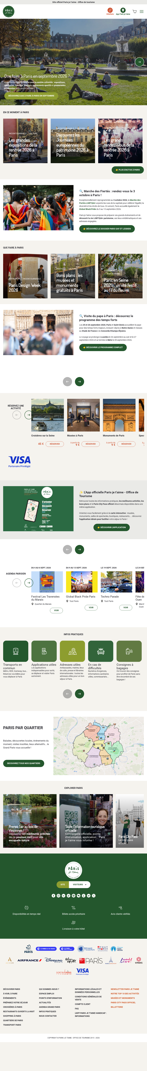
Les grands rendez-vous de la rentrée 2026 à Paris (119, 147)
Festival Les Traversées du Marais (45, 598)
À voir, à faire (10, 993)
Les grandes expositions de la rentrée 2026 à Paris (23, 147)
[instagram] (58, 895)
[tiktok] (68, 895)
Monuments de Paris (113, 435)
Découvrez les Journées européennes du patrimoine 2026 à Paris (72, 145)
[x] (93, 895)
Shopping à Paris (12, 1016)
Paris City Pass (128, 836)
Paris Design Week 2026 (25, 287)
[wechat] (78, 895)
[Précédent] (7, 62)
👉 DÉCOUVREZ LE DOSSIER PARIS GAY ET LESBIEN (107, 229)
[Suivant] (139, 62)
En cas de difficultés (94, 666)
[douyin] (83, 895)
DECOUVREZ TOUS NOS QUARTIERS (23, 763)
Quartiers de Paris (13, 1020)
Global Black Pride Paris (80, 596)
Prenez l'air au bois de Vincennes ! (23, 828)
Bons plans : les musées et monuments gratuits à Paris (69, 282)
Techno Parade (110, 596)
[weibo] (88, 895)
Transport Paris (12, 1025)
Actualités (45, 1002)
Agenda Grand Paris (49, 1007)
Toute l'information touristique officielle (85, 828)
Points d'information (50, 998)
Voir (56, 610)
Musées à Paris (75, 435)
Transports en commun (12, 666)
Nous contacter (48, 1016)
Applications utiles (43, 664)
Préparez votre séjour (15, 1002)
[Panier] (134, 11)
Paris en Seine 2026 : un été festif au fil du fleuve (120, 285)
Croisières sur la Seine (43, 435)
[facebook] (53, 895)
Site (63, 884)
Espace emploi (46, 993)
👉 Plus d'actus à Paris (128, 170)
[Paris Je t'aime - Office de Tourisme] (8, 11)
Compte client (82, 1004)
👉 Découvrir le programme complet (103, 347)
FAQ (77, 1008)
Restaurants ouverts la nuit (19, 1011)
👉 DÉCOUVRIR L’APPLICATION (111, 527)
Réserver (55, 444)
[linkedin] (63, 895)
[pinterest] (73, 895)
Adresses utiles (70, 664)
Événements (9, 998)
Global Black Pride (87, 209)
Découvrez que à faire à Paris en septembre (31, 96)
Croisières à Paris (12, 1007)
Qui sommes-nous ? (49, 989)
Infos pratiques (47, 1011)
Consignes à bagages (125, 666)
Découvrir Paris (11, 989)
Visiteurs (78, 884)
